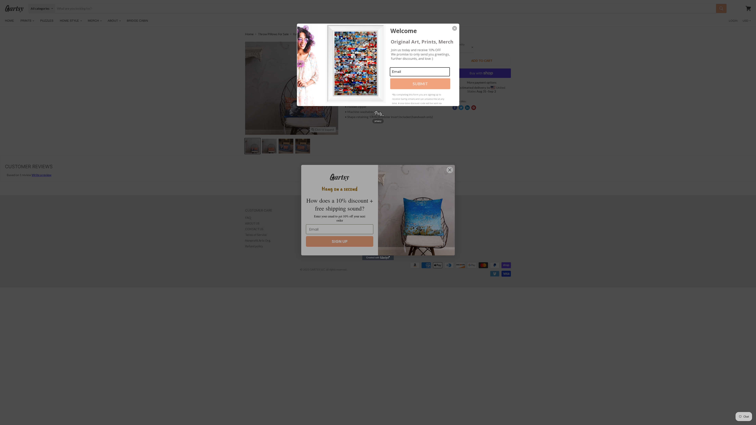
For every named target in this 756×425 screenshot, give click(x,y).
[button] (454, 28)
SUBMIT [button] (420, 83)
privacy (378, 121)
